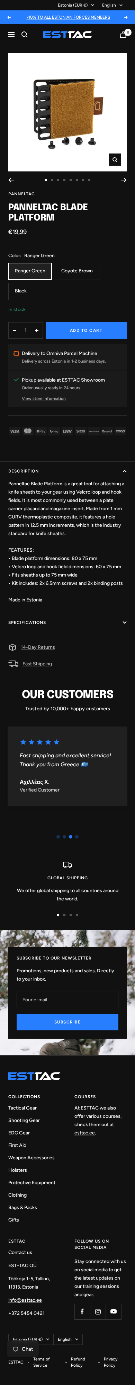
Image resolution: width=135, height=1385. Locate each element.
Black (21, 291)
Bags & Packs (22, 1207)
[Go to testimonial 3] (70, 837)
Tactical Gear (22, 1108)
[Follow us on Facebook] (82, 1311)
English (109, 5)
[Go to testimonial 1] (58, 837)
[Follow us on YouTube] (113, 1311)
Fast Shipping (37, 664)
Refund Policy (78, 1362)
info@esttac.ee (25, 1300)
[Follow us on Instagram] (98, 1311)
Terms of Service (41, 1362)
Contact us (20, 1252)
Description (23, 471)
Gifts (13, 1220)
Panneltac (21, 193)
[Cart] (123, 34)
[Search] (24, 34)
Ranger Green (30, 271)
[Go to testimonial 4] (77, 837)
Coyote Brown (77, 271)
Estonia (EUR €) (73, 5)
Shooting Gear (24, 1120)
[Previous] (11, 180)
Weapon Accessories (31, 1158)
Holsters (17, 1170)
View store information (44, 398)
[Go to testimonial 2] (64, 837)
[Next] (124, 180)
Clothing (17, 1195)
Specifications (27, 622)
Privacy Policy (110, 1362)
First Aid (17, 1145)
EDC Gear (19, 1133)
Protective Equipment (31, 1183)
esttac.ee (84, 1133)
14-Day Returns (38, 647)
